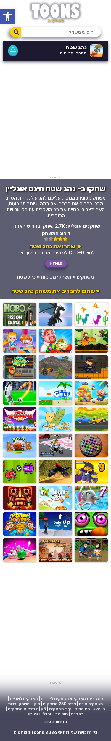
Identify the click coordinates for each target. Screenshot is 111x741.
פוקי (36, 704)
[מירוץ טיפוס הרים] (91, 429)
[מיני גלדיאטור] (55, 560)
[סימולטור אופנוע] (55, 456)
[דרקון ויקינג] (91, 351)
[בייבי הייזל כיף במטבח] (19, 351)
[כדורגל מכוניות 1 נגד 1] (19, 482)
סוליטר (61, 714)
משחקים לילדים (55, 698)
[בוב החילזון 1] (19, 456)
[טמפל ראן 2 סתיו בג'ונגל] (19, 508)
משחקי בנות (19, 704)
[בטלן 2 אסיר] (19, 325)
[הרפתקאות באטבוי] (91, 377)
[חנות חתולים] (55, 429)
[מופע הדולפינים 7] (91, 508)
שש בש (33, 714)
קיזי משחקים (60, 709)
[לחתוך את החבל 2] (55, 508)
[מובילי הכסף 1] (19, 534)
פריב (71, 704)
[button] (7, 16)
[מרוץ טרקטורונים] (55, 482)
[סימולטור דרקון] (55, 325)
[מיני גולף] (55, 403)
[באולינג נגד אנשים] (19, 560)
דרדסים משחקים (23, 709)
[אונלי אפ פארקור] (55, 534)
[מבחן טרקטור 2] (55, 377)
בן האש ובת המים (90, 709)
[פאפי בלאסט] (91, 403)
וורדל (47, 714)
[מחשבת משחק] (91, 456)
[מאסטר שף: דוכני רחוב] (55, 351)
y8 (43, 709)
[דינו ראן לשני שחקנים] (91, 325)
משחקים (85, 277)
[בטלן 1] (91, 560)
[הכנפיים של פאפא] (19, 429)
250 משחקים (55, 704)
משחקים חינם (91, 704)
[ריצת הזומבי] (91, 534)
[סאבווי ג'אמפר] (19, 377)
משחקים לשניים (24, 698)
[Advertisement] (55, 119)
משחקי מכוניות (73, 53)
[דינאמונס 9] (91, 482)
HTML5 (56, 263)
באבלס (77, 714)
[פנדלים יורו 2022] (19, 403)
